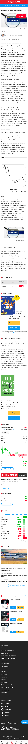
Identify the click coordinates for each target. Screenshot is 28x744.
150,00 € (13, 619)
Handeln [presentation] (24, 722)
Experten (3, 679)
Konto (14, 332)
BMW (2, 517)
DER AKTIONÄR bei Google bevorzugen (10, 39)
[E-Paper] (12, 742)
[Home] (16, 742)
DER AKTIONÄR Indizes (7, 687)
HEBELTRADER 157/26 (16, 623)
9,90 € (13, 632)
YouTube (7, 706)
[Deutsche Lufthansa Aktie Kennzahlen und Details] (14, 452)
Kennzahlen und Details (7, 468)
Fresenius (3, 536)
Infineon (3, 529)
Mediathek (4, 674)
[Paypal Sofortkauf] (14, 413)
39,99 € (13, 607)
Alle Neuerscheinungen (23, 596)
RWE (2, 526)
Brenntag (3, 524)
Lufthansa (4, 31)
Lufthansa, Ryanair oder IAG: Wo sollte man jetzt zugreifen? (13, 569)
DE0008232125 (9, 429)
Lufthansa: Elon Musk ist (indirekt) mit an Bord (14, 581)
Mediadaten (4, 645)
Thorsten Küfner (19, 35)
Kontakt (7, 703)
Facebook (7, 712)
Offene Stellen (5, 663)
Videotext (4, 661)
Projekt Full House (15, 599)
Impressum (4, 648)
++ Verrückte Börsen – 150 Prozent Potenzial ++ (14, 5)
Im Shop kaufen (14, 327)
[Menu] (26, 2)
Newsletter (4, 677)
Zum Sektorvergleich (7, 504)
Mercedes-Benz (4, 522)
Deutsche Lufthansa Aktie (7, 427)
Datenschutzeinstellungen (8, 658)
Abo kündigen (5, 666)
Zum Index (5, 488)
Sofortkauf (17, 322)
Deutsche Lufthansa (19, 191)
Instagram (8, 709)
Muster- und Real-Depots (8, 684)
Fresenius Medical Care (6, 533)
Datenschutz (4, 653)
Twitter (7, 715)
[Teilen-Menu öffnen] (21, 742)
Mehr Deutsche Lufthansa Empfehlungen (17, 585)
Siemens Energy (5, 531)
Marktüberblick (5, 682)
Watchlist (6, 432)
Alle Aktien (4, 672)
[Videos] (2, 742)
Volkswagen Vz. (4, 519)
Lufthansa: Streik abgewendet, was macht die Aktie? (14, 575)
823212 (2, 429)
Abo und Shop (5, 690)
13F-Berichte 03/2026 (16, 611)
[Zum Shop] (7, 742)
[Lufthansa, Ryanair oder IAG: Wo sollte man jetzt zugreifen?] (14, 556)
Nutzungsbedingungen (7, 650)
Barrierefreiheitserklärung (8, 655)
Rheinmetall (4, 538)
